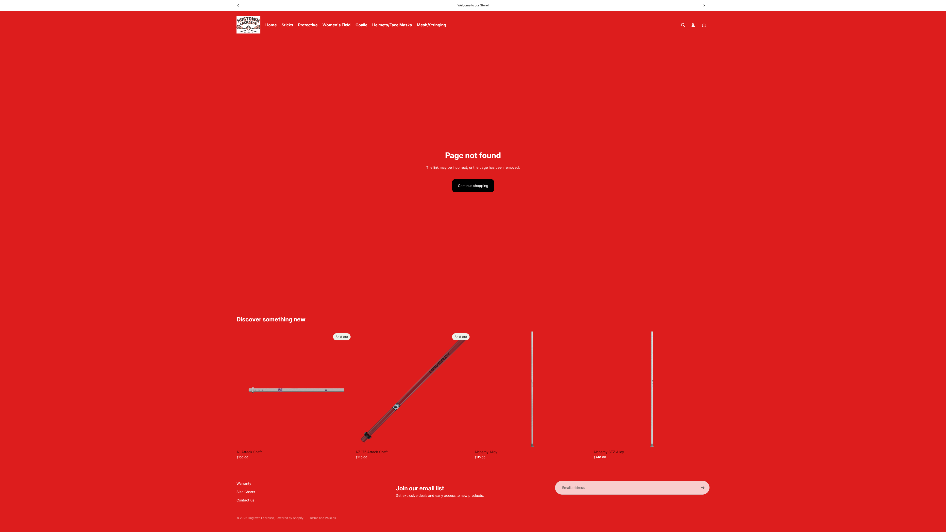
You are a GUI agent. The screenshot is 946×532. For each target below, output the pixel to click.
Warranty (243, 483)
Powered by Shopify (289, 518)
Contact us (245, 500)
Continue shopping (473, 185)
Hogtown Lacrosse (261, 518)
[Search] (682, 24)
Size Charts (245, 492)
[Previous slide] (238, 5)
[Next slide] (704, 5)
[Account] (693, 24)
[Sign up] (702, 487)
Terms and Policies (322, 518)
